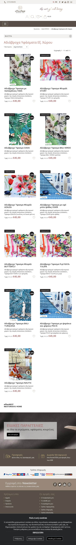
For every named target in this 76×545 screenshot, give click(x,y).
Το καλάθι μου (45, 501)
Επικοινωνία (9, 507)
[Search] (32, 18)
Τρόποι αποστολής (47, 513)
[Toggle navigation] (5, 24)
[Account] (27, 18)
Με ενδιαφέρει (13, 435)
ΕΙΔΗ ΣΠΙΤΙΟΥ (45, 29)
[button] (38, 18)
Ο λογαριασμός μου (47, 498)
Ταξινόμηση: (8, 47)
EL (54, 2)
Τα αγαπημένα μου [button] (47, 504)
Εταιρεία (8, 501)
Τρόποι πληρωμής (47, 510)
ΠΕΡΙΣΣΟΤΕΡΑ (38, 532)
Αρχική (7, 498)
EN (56, 2)
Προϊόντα (36, 29)
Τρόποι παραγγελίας (47, 507)
